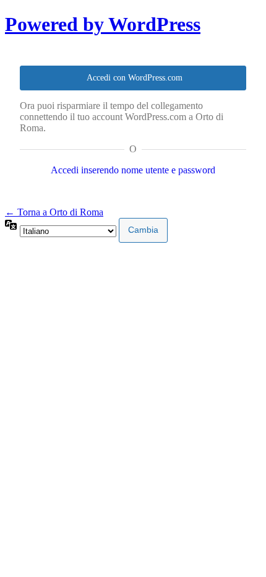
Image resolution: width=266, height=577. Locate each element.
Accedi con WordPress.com (134, 77)
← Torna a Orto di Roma (54, 212)
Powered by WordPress (102, 24)
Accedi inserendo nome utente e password (133, 170)
